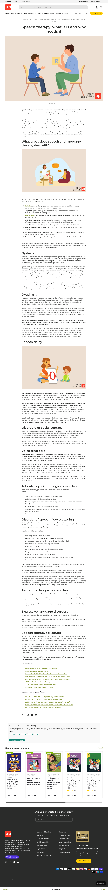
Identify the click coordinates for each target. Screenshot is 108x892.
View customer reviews (16, 740)
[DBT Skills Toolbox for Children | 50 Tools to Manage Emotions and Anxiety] (14, 762)
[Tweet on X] (28, 715)
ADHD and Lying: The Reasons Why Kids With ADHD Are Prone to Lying (47, 676)
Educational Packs (64, 835)
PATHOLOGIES (29, 13)
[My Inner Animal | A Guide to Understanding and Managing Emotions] (34, 762)
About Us (40, 835)
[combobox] (53, 7)
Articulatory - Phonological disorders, (36, 20)
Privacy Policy (80, 879)
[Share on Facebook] (32, 715)
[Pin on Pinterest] (36, 715)
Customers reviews (65, 842)
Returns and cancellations (45, 855)
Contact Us (40, 852)
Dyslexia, (52, 20)
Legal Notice (41, 849)
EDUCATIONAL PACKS (46, 13)
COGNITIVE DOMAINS (12, 13)
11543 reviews (25, 1)
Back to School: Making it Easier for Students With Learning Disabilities (48, 679)
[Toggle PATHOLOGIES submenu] (36, 13)
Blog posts (62, 849)
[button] (101, 7)
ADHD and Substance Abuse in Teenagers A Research (42, 682)
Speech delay (29, 215)
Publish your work (42, 845)
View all (100, 748)
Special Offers (95, 1)
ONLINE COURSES (62, 13)
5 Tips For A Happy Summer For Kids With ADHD (41, 685)
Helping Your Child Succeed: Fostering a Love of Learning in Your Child (47, 702)
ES (87, 13)
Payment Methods (43, 839)
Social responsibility (43, 842)
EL (80, 13)
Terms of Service (90, 879)
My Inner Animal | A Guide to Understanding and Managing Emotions (33, 781)
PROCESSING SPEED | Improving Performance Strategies (43, 707)
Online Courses (64, 839)
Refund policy (99, 879)
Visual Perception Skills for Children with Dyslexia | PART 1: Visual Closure (49, 705)
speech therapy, (76, 20)
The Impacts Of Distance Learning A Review (39, 687)
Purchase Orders (64, 852)
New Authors (83, 1)
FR (76, 13)
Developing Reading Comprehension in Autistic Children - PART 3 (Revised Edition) (73, 784)
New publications (84, 861)
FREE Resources (64, 845)
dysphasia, (58, 20)
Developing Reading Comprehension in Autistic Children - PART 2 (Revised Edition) (93, 784)
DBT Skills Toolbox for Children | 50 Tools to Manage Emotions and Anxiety (13, 784)
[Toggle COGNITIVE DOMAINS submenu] (22, 13)
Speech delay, (66, 20)
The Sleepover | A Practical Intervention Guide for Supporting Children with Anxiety (53, 783)
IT (83, 13)
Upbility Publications (14, 879)
